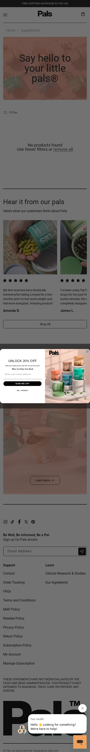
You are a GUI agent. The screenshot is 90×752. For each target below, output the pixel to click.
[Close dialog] (87, 351)
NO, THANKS (22, 390)
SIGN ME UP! (22, 384)
